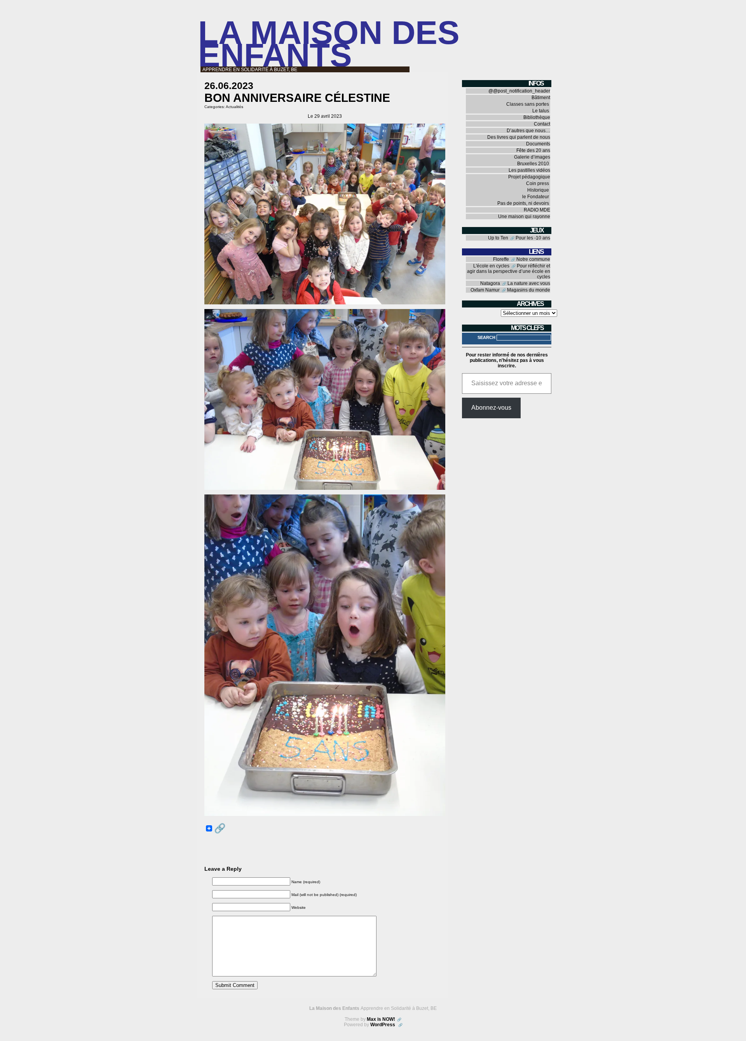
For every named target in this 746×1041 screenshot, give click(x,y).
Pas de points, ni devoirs (523, 203)
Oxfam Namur (485, 290)
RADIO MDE (537, 210)
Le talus (540, 111)
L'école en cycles (491, 266)
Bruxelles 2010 (533, 163)
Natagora (490, 283)
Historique (538, 190)
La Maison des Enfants (329, 43)
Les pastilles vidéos (529, 170)
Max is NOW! (381, 1019)
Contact (542, 124)
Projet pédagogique (529, 177)
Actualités (234, 107)
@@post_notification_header (519, 91)
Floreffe (501, 259)
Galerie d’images (532, 157)
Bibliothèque (536, 117)
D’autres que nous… (528, 130)
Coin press (537, 183)
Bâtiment (541, 97)
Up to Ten (498, 238)
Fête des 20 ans (533, 150)
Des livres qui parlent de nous (518, 137)
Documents (538, 144)
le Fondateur (535, 196)
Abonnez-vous (491, 407)
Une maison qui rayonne (524, 216)
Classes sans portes (527, 104)
